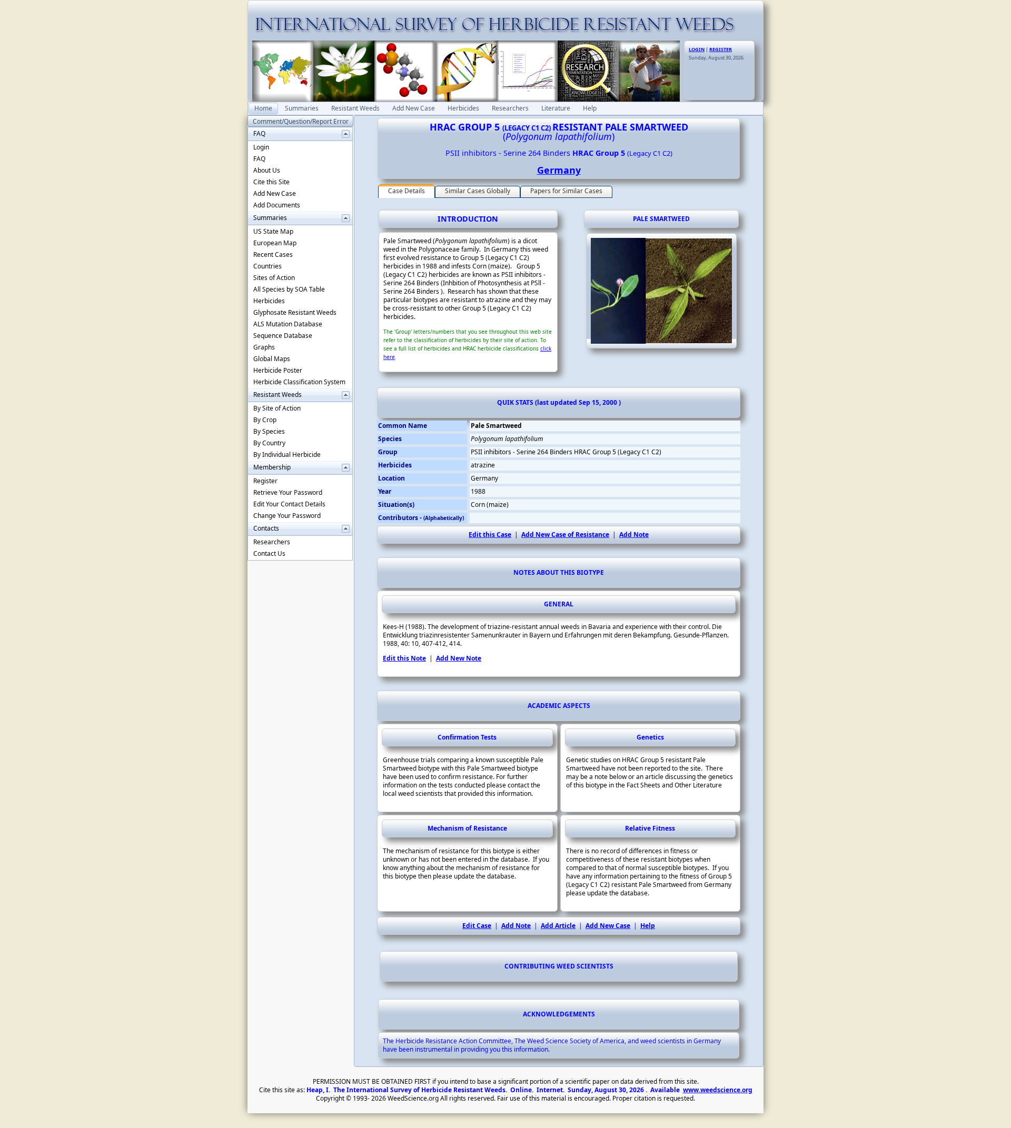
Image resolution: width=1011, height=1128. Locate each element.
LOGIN (697, 49)
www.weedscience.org (717, 1089)
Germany (559, 170)
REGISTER (720, 49)
